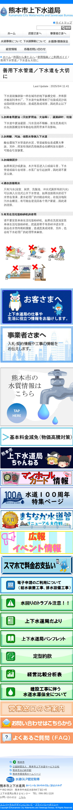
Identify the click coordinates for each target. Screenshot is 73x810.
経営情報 (11, 49)
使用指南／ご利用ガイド (52, 57)
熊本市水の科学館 (22, 770)
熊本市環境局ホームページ (27, 774)
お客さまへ (35, 34)
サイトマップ (64, 22)
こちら (22, 797)
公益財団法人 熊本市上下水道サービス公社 (36, 766)
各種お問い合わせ (35, 49)
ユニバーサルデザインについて (16, 804)
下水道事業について (35, 41)
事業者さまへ (58, 34)
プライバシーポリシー (46, 804)
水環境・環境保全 (58, 41)
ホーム (11, 34)
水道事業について (11, 41)
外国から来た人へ (24, 57)
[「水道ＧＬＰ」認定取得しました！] (23, 782)
